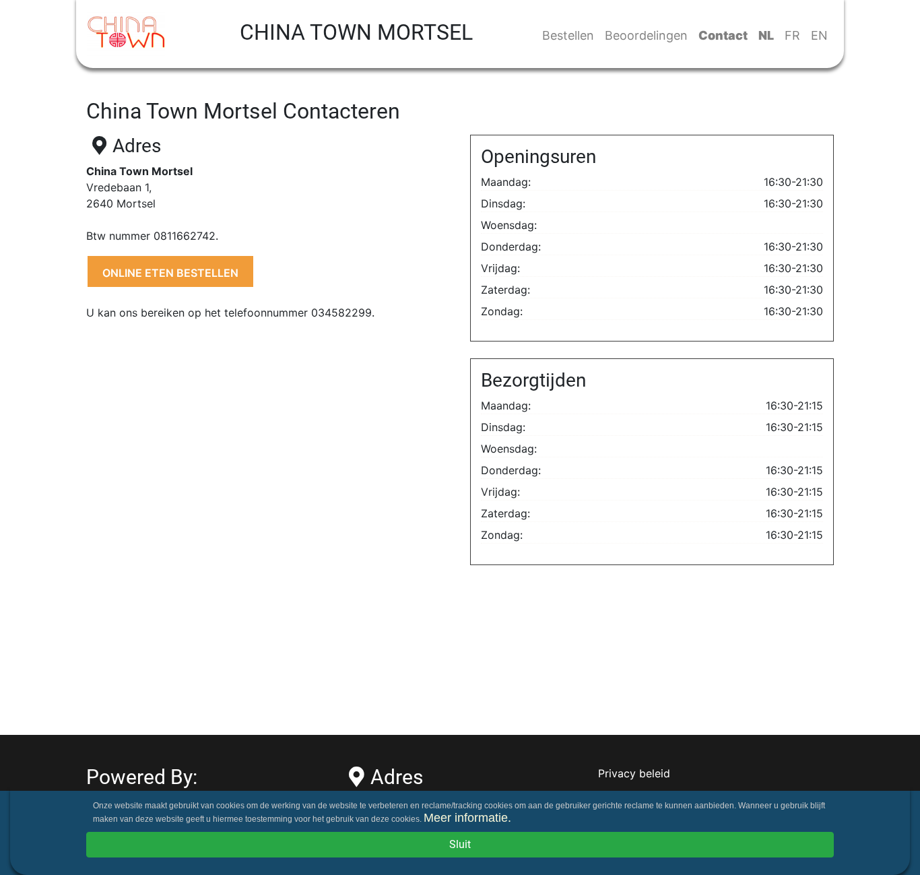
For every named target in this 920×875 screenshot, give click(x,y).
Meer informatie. (467, 817)
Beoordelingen (646, 35)
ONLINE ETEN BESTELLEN (170, 273)
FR (792, 35)
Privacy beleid (634, 773)
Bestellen (568, 35)
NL (766, 35)
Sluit (460, 844)
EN (819, 35)
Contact (723, 35)
